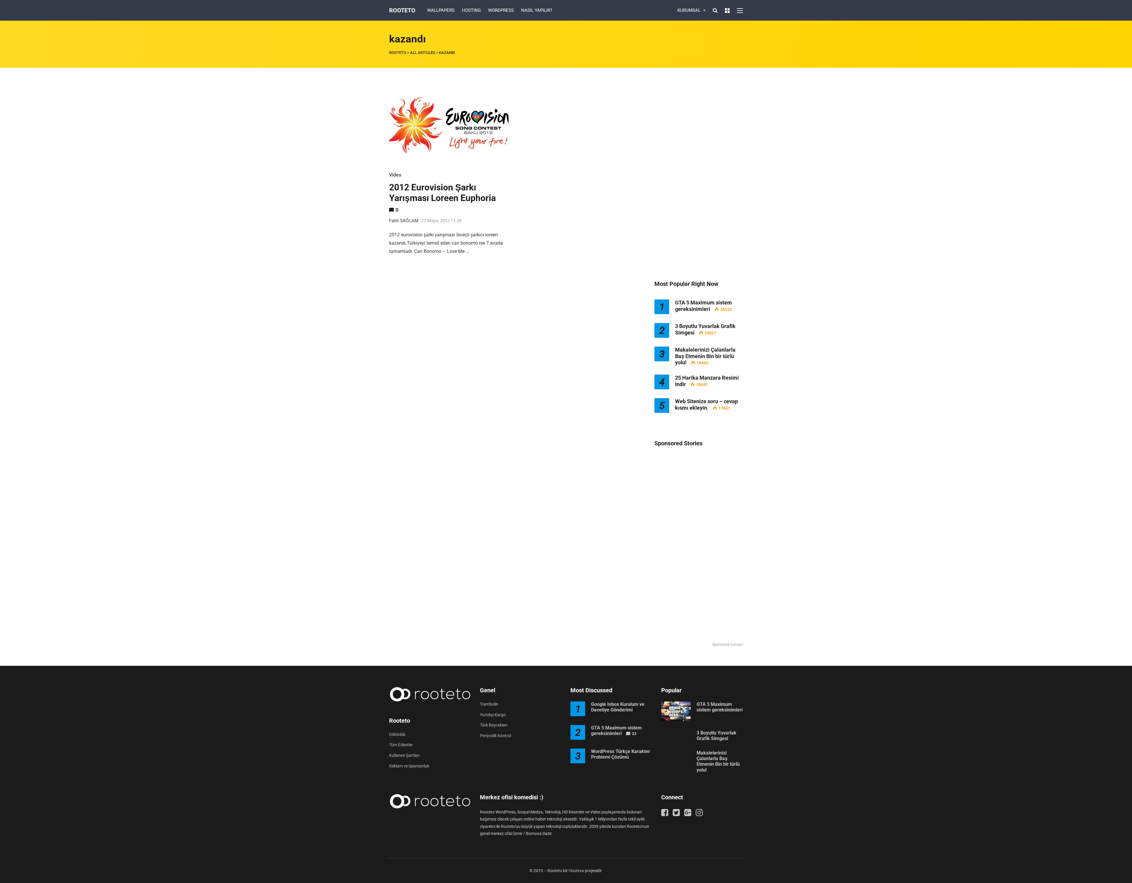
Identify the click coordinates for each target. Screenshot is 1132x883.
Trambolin (489, 704)
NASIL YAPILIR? (536, 10)
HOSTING (471, 10)
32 (634, 733)
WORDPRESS (501, 10)
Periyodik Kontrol (495, 735)
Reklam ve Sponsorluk (409, 766)
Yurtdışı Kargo (493, 714)
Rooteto (402, 10)
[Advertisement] (698, 173)
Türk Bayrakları (493, 725)
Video (395, 175)
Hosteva (576, 870)
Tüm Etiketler (401, 744)
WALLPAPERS (441, 10)
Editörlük (397, 734)
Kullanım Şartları (404, 755)
